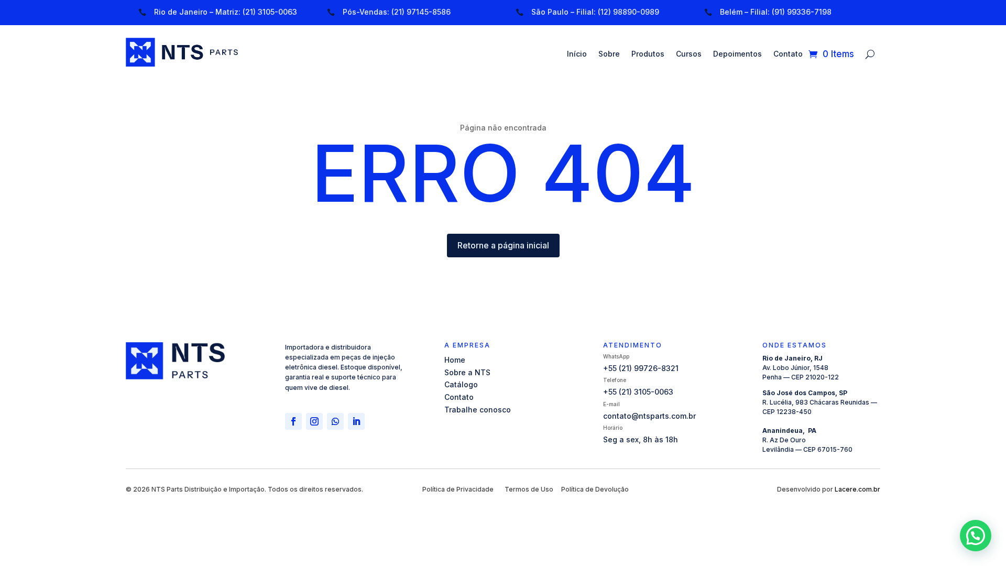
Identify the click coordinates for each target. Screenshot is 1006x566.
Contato (788, 54)
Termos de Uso (529, 489)
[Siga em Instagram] (314, 421)
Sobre (609, 54)
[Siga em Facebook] (293, 421)
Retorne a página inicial (503, 245)
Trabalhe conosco (477, 409)
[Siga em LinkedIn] (356, 421)
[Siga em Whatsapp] (335, 421)
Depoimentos (737, 54)
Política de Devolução (595, 489)
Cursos (689, 54)
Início (577, 54)
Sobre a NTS (467, 372)
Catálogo (461, 384)
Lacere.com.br (857, 489)
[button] (975, 535)
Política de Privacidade (458, 489)
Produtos (647, 54)
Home (454, 359)
